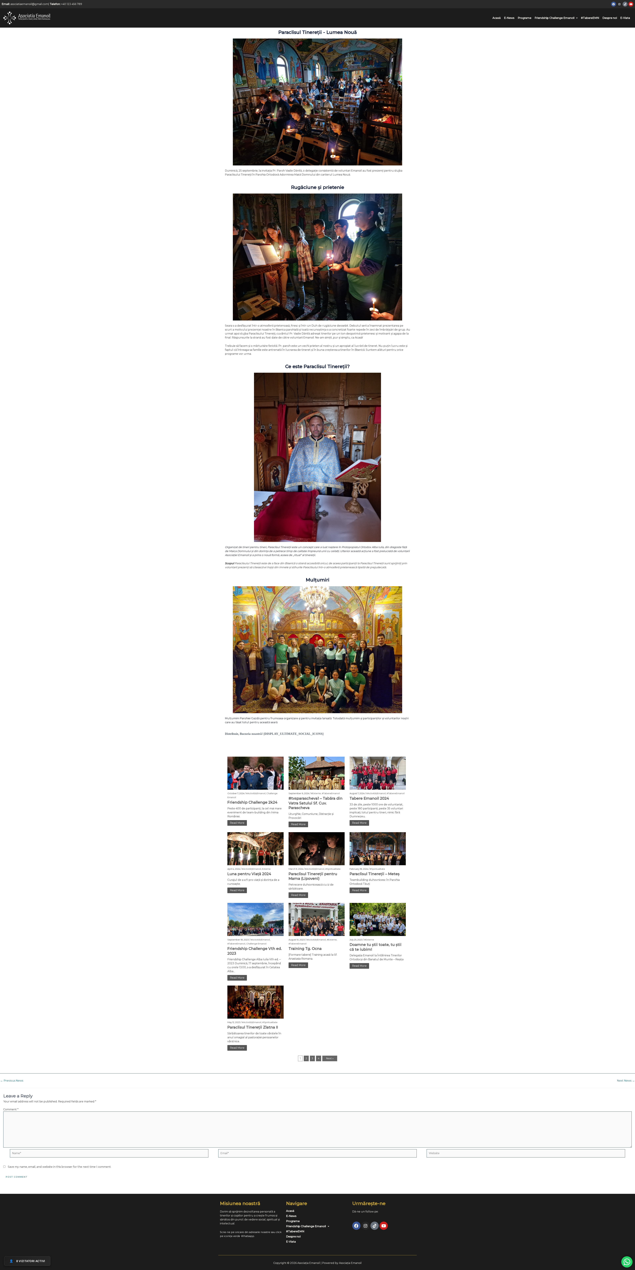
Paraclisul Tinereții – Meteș (375, 874)
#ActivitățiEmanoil (255, 793)
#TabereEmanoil (331, 793)
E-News (509, 18)
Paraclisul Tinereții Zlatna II (252, 1027)
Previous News (11, 1080)
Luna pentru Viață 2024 (249, 874)
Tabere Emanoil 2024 (369, 798)
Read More (237, 822)
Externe (266, 869)
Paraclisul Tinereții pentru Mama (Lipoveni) (313, 876)
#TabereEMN (590, 18)
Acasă (496, 18)
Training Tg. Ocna (305, 948)
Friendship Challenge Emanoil (554, 18)
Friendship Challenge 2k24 (252, 802)
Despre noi (609, 18)
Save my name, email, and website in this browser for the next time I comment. (59, 1166)
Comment (11, 1109)
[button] (556, 18)
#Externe (316, 793)
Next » (330, 1058)
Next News (626, 1080)
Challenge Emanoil (256, 943)
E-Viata (625, 18)
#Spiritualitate (332, 869)
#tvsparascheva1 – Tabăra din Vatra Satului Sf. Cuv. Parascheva (315, 803)
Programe (524, 18)
